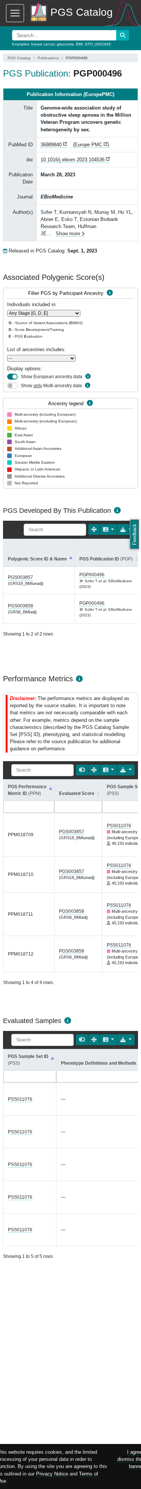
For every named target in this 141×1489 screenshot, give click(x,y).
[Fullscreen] (94, 529)
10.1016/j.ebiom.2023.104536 (73, 159)
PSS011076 (119, 825)
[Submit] (122, 35)
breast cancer (43, 44)
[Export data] (126, 770)
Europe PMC (88, 144)
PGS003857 (20, 577)
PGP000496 (92, 574)
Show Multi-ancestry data (51, 385)
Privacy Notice (52, 1474)
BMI (79, 44)
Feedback (134, 534)
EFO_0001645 (98, 44)
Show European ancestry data (51, 376)
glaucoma (65, 44)
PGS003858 (20, 606)
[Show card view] (82, 770)
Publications (48, 58)
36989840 (51, 144)
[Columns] (109, 529)
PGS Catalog (19, 58)
